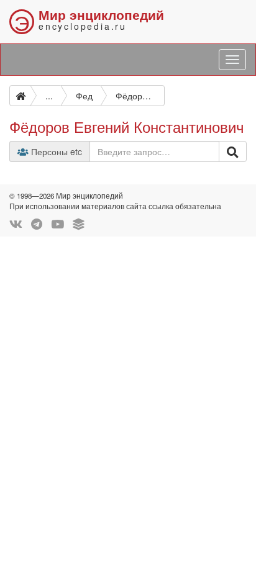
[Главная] (19, 95)
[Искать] (233, 151)
